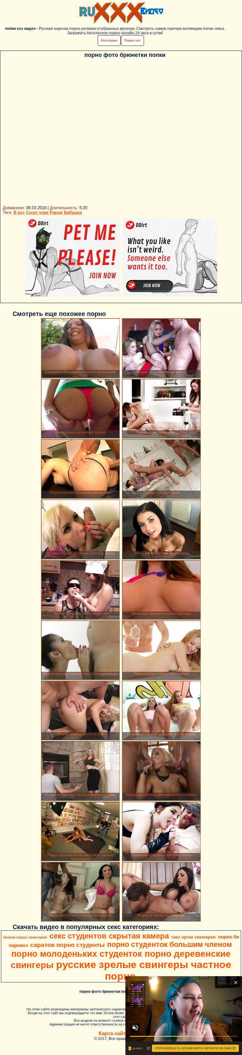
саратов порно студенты (67, 945)
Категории (109, 40)
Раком (56, 212)
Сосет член (37, 212)
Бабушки (73, 212)
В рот (19, 212)
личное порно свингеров (25, 937)
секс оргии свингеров (193, 937)
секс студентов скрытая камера (109, 936)
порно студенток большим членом (169, 944)
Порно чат (132, 40)
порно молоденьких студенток (76, 954)
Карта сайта (114, 1033)
